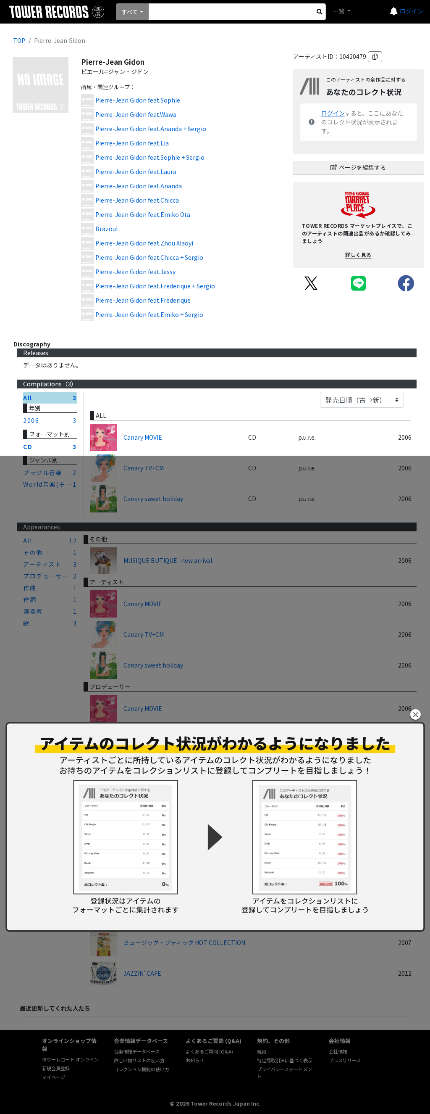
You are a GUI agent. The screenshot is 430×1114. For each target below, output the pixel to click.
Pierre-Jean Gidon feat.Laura (135, 171)
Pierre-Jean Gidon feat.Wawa (135, 114)
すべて (129, 12)
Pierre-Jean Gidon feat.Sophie (137, 100)
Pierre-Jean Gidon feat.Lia (132, 143)
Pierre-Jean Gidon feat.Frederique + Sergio (155, 286)
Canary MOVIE (142, 437)
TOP (19, 40)
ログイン (411, 11)
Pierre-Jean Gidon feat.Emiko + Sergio (149, 314)
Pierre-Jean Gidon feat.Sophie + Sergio (150, 157)
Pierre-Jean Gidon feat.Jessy (135, 271)
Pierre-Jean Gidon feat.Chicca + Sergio (149, 257)
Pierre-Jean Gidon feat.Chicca (137, 200)
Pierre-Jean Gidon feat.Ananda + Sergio (150, 128)
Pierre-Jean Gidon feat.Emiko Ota (142, 214)
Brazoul (106, 228)
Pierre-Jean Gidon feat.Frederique (143, 300)
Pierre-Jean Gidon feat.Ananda (138, 186)
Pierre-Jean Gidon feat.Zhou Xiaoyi (144, 243)
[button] (415, 714)
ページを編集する (362, 167)
